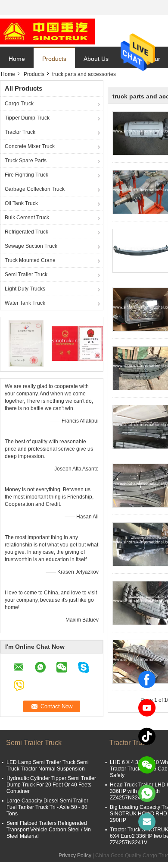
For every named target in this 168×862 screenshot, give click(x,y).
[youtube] (147, 708)
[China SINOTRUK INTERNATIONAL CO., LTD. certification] (26, 343)
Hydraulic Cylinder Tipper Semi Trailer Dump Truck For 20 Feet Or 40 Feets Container (51, 784)
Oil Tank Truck (21, 203)
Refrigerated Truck (26, 232)
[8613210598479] (147, 793)
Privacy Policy (75, 856)
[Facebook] (147, 679)
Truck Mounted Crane (30, 260)
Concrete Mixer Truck (30, 146)
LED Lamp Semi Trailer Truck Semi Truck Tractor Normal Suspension (47, 765)
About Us (96, 58)
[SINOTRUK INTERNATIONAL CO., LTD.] (47, 31)
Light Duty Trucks (25, 289)
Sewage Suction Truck (31, 246)
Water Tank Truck (25, 303)
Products (54, 58)
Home (17, 58)
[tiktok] (147, 736)
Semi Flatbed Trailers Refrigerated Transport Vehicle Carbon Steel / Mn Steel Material (48, 829)
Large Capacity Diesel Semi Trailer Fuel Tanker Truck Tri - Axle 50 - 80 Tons (47, 807)
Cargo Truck (19, 104)
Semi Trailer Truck (26, 275)
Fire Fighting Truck (26, 175)
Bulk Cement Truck (27, 218)
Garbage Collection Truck (35, 189)
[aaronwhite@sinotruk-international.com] (147, 822)
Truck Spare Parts (26, 161)
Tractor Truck (20, 132)
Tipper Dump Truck (27, 118)
